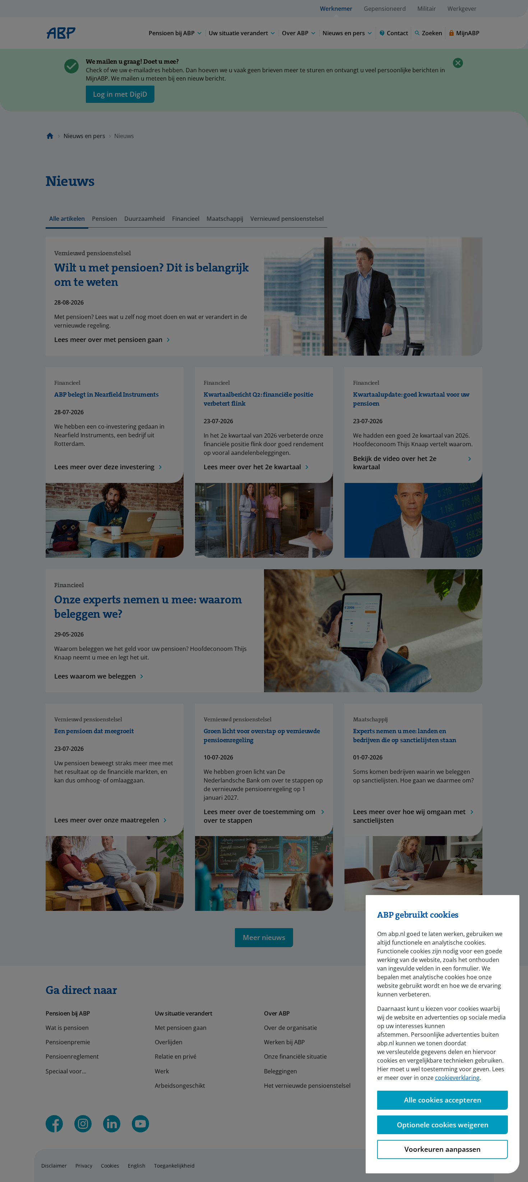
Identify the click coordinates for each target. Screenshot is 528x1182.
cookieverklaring (457, 1078)
